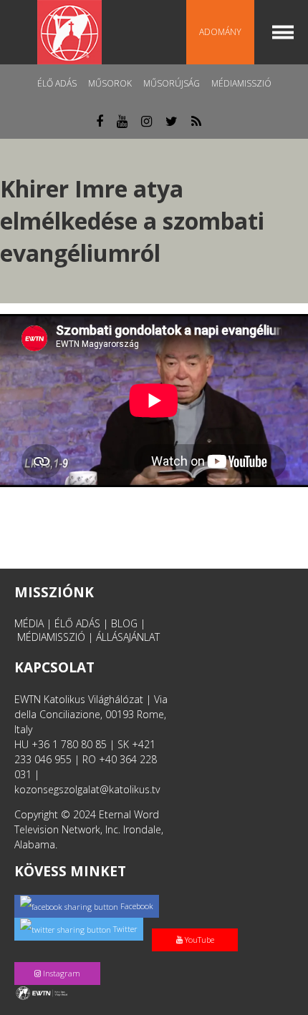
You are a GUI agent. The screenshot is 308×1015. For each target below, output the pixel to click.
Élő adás (57, 83)
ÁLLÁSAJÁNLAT (128, 637)
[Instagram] (60, 958)
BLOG (124, 623)
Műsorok (110, 83)
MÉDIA (29, 623)
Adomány (220, 32)
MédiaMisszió (241, 83)
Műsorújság (171, 83)
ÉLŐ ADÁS (77, 623)
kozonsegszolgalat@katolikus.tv (87, 789)
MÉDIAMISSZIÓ (51, 637)
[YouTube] (198, 924)
